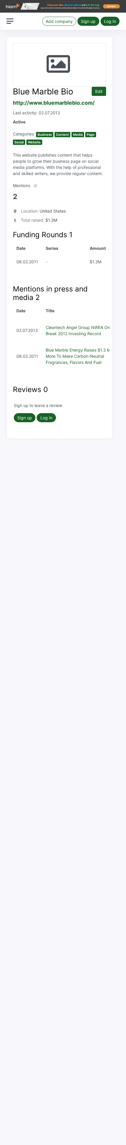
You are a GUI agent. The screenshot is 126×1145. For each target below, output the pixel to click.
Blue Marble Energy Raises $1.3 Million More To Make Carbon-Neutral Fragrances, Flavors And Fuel (82, 356)
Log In (110, 21)
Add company (59, 21)
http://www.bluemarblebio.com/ (54, 103)
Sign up (88, 21)
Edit (99, 91)
